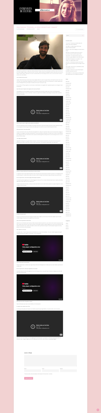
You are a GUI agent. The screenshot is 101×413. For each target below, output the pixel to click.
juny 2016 (67, 203)
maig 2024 (67, 94)
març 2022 (67, 126)
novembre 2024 (68, 88)
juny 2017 (67, 187)
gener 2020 (68, 156)
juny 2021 (67, 137)
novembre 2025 (68, 83)
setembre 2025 (68, 85)
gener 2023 (68, 115)
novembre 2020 (68, 149)
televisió (67, 228)
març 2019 (67, 167)
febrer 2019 (68, 169)
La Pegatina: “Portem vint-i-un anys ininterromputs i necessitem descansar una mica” (74, 70)
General (67, 226)
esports (67, 225)
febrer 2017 (68, 194)
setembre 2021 (68, 133)
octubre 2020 (68, 151)
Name (25, 368)
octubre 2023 (68, 101)
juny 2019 (67, 162)
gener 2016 (68, 212)
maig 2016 (67, 205)
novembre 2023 (68, 99)
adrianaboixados (21, 29)
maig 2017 (67, 188)
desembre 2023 (68, 97)
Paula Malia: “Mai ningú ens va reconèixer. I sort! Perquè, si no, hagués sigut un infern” (74, 59)
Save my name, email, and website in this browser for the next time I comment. (38, 373)
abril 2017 (67, 190)
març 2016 (67, 208)
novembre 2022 (68, 119)
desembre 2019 (68, 158)
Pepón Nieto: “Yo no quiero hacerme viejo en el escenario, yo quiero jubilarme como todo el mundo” (75, 56)
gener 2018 (68, 181)
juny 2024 (67, 92)
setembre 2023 (68, 102)
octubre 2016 (68, 201)
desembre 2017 (68, 183)
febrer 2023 (68, 113)
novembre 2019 (68, 160)
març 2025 (67, 86)
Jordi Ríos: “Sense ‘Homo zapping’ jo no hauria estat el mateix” (75, 50)
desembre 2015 (68, 214)
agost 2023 (68, 104)
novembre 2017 (68, 185)
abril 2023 (67, 110)
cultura (38, 29)
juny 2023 (67, 106)
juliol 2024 (67, 90)
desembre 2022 (68, 117)
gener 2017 (68, 196)
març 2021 (67, 142)
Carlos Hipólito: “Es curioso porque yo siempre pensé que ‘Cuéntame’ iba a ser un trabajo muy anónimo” (75, 73)
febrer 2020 (68, 154)
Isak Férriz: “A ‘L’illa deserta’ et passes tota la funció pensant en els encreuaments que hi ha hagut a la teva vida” (75, 63)
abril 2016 (67, 206)
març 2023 (67, 111)
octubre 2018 (68, 172)
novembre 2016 (68, 199)
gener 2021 (68, 145)
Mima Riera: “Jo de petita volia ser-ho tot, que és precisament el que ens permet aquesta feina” (74, 53)
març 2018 (67, 178)
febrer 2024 (68, 95)
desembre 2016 (68, 197)
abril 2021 (67, 140)
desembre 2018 (68, 171)
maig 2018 (67, 174)
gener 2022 (68, 128)
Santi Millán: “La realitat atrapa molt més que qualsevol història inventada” (73, 47)
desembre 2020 (68, 147)
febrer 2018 (68, 180)
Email (43, 368)
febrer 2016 (68, 210)
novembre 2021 (68, 131)
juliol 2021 (67, 135)
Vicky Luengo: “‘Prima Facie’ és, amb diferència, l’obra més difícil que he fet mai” (75, 67)
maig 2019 (67, 163)
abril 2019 (67, 165)
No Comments (80, 29)
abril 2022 (67, 124)
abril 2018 (67, 176)
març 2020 (67, 153)
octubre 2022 (68, 120)
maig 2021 (67, 138)
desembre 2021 (68, 129)
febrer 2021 (68, 144)
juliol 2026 (67, 81)
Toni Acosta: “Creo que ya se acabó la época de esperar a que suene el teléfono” (74, 44)
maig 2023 (67, 108)
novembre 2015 (68, 215)
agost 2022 (68, 122)
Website (61, 368)
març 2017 (67, 192)
